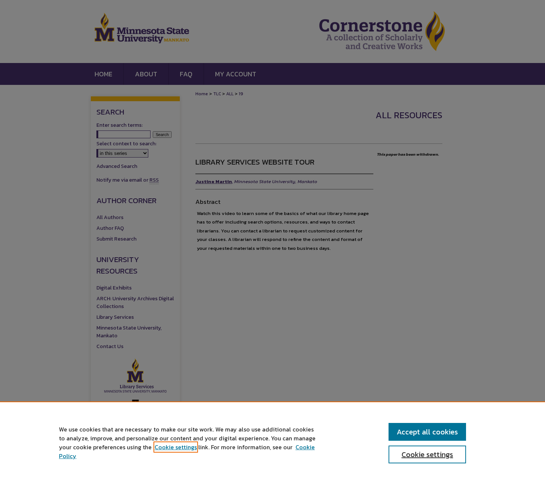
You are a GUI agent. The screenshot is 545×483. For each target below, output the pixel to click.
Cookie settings (176, 447)
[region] (272, 442)
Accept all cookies (427, 431)
